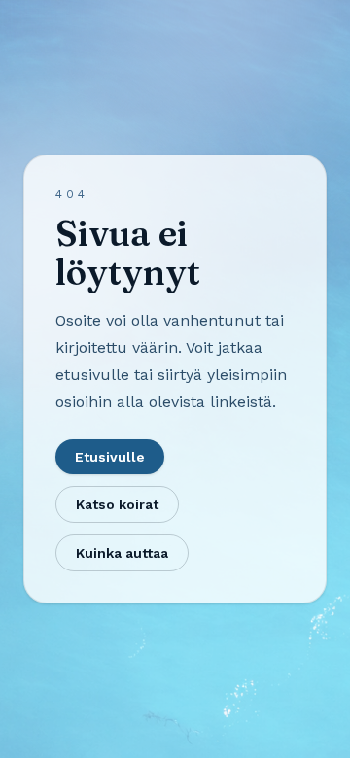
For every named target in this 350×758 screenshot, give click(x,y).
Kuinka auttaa (122, 553)
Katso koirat (117, 504)
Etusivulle (110, 457)
